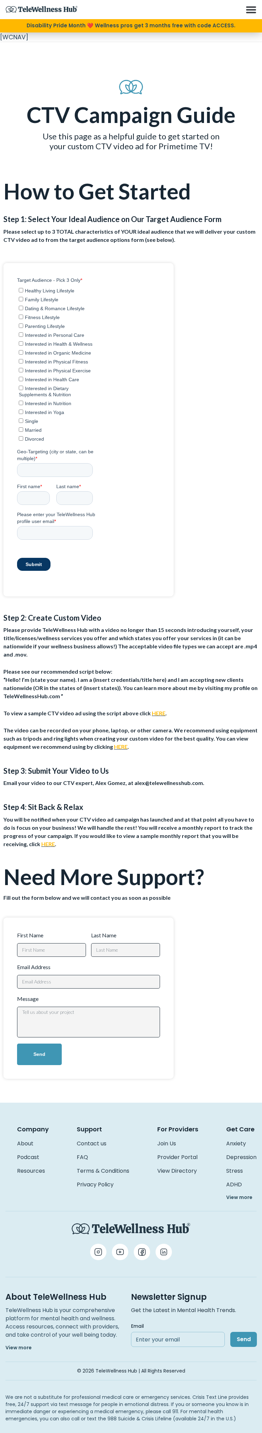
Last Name (103, 935)
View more (239, 1197)
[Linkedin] (164, 1252)
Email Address (33, 967)
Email (137, 1326)
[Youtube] (120, 1252)
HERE (158, 713)
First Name (30, 935)
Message (28, 998)
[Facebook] (142, 1252)
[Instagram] (98, 1252)
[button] (251, 9)
